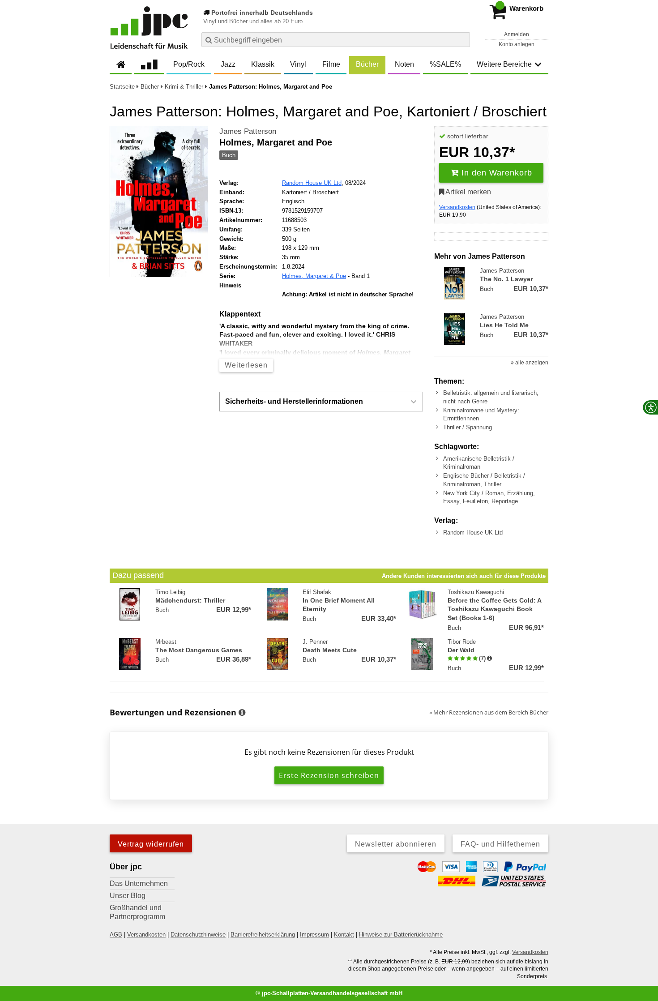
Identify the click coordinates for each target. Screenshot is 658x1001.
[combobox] (335, 39)
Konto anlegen (516, 44)
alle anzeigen (531, 362)
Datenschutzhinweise (198, 934)
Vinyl (298, 64)
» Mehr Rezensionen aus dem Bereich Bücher (488, 712)
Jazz (228, 64)
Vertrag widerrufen (151, 844)
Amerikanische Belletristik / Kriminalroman (478, 462)
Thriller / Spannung (467, 427)
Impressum (314, 934)
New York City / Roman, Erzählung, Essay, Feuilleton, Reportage (489, 497)
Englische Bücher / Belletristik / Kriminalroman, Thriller (484, 479)
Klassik (262, 64)
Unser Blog (127, 895)
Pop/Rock (189, 64)
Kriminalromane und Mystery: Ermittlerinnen (481, 414)
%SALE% (445, 64)
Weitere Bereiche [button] (504, 64)
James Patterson (247, 131)
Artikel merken (467, 192)
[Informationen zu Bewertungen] (242, 713)
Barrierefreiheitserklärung (263, 934)
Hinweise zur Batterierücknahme (401, 934)
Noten (404, 64)
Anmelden (516, 34)
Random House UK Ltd (312, 183)
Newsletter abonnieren (395, 844)
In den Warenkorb (495, 172)
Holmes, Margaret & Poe (314, 276)
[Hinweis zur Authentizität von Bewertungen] (489, 658)
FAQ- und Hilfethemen (500, 844)
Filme (331, 64)
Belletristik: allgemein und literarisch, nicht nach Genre (490, 396)
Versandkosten (457, 207)
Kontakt (344, 934)
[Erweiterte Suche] (462, 39)
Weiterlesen (246, 365)
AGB (116, 934)
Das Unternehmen (139, 883)
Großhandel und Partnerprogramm (137, 912)
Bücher (367, 64)
